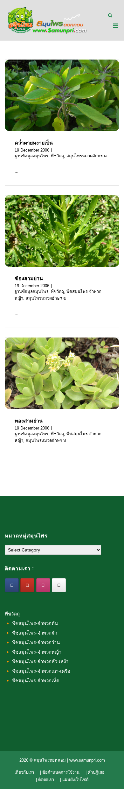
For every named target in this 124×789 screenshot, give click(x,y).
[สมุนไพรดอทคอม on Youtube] (27, 585)
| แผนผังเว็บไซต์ (74, 779)
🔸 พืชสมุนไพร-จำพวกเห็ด (32, 680)
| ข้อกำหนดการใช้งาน (59, 772)
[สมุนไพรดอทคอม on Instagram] (43, 585)
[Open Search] (110, 15)
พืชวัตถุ (57, 155)
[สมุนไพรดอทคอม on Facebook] (12, 585)
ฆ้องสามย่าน (29, 278)
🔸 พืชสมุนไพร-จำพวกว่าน (32, 642)
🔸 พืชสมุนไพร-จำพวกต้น (31, 623)
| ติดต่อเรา (45, 779)
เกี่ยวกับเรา (24, 772)
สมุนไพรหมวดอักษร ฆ (46, 298)
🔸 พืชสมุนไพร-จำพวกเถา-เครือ (37, 671)
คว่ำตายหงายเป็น (34, 143)
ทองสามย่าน (29, 420)
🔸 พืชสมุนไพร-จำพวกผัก (31, 633)
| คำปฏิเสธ (95, 772)
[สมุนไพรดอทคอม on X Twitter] (59, 585)
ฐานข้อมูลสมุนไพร (31, 155)
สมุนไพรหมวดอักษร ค (86, 155)
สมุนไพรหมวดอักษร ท (46, 440)
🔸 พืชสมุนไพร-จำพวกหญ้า (33, 652)
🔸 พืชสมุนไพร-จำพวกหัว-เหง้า (36, 661)
